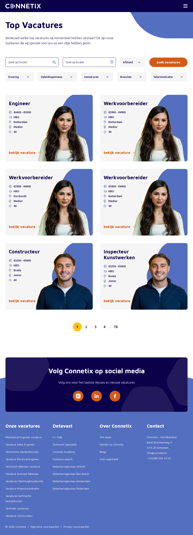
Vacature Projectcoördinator (22, 488)
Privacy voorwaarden (76, 526)
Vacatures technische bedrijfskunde (18, 498)
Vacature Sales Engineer (20, 444)
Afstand (128, 62)
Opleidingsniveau (51, 76)
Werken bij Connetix (112, 444)
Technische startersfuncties (22, 451)
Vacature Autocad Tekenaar (22, 473)
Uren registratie (109, 459)
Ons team (105, 437)
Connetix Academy (64, 451)
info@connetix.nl (157, 452)
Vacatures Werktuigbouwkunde (24, 481)
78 (116, 327)
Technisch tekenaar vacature (22, 466)
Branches (126, 76)
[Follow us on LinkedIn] (96, 396)
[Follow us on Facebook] (115, 396)
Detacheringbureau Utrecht (69, 466)
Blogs (103, 451)
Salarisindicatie (163, 76)
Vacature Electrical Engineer (22, 459)
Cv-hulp (57, 437)
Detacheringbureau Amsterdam (71, 481)
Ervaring (13, 76)
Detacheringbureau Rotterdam (71, 488)
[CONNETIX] (23, 6)
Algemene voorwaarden (44, 526)
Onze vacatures (22, 426)
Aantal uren (91, 76)
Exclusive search (63, 459)
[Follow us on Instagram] (78, 396)
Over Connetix (116, 426)
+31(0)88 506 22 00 (159, 458)
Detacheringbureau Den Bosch (71, 473)
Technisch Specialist (65, 444)
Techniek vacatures (17, 508)
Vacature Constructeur (19, 515)
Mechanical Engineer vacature (23, 437)
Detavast (62, 426)
